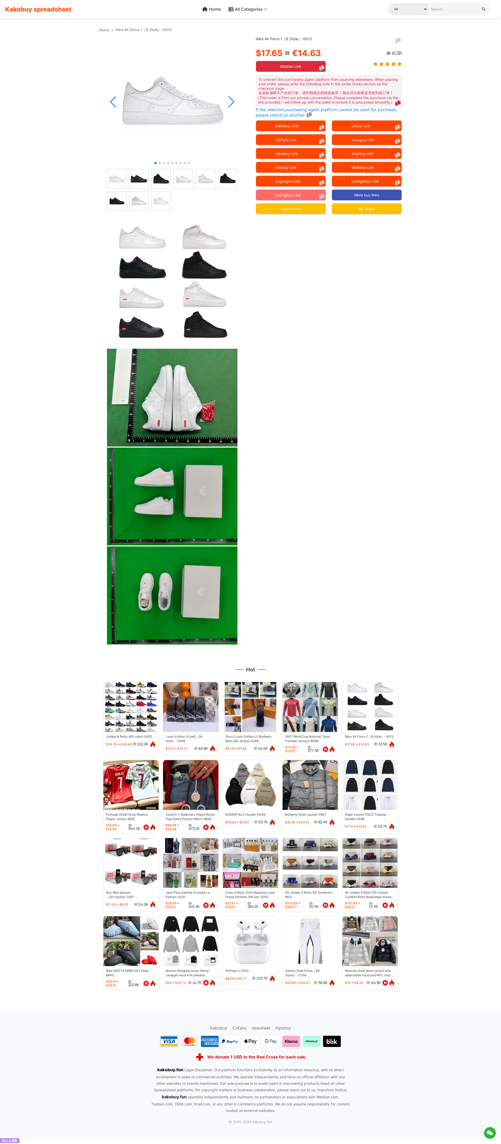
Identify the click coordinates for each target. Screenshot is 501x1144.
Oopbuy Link (362, 153)
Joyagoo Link (362, 139)
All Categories (249, 9)
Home (215, 9)
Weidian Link (290, 66)
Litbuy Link (360, 126)
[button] (113, 102)
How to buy (291, 209)
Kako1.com (293, 1022)
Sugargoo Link (288, 181)
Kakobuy (218, 1028)
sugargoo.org (208, 1022)
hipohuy (283, 1028)
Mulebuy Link (362, 167)
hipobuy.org (239, 1022)
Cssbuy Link (286, 167)
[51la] (9, 1141)
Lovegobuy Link (365, 181)
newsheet (261, 1028)
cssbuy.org (266, 1022)
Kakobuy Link (287, 126)
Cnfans (239, 1028)
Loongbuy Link (288, 195)
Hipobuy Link (287, 153)
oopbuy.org (179, 1022)
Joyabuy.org (321, 1022)
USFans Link (286, 139)
